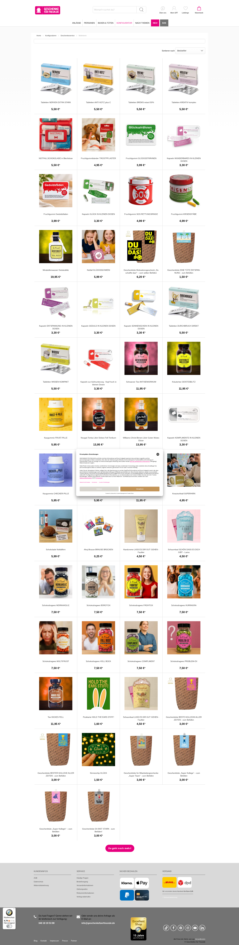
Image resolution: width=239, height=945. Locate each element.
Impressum (54, 941)
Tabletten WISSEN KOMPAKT (56, 382)
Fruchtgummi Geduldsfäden (56, 214)
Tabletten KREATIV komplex (184, 102)
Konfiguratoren (50, 36)
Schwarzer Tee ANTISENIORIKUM (141, 382)
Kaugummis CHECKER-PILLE (56, 493)
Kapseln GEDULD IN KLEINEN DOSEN (98, 326)
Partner (74, 941)
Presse (65, 941)
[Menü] (14, 909)
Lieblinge (185, 13)
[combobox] (119, 9)
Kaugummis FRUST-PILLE (55, 438)
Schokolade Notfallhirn (56, 549)
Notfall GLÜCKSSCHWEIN (98, 270)
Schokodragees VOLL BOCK (98, 661)
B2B (164, 23)
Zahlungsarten (82, 889)
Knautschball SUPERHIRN (183, 493)
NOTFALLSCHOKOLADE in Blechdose (56, 158)
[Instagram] (188, 929)
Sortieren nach (168, 51)
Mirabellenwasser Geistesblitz (56, 270)
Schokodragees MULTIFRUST (55, 661)
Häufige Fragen (82, 878)
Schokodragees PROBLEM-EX (183, 661)
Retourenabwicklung (170, 897)
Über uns (162, 13)
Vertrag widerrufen (83, 897)
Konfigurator (124, 23)
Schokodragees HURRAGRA (183, 605)
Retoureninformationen (85, 893)
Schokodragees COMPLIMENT (141, 661)
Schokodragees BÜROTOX (98, 605)
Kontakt (44, 941)
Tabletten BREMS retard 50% (141, 102)
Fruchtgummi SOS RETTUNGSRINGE (141, 214)
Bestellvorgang (82, 882)
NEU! (155, 23)
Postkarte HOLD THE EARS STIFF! (98, 717)
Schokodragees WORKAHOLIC (55, 605)
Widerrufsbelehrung (41, 885)
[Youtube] (195, 929)
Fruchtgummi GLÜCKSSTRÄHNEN (141, 158)
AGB (35, 878)
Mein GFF (174, 13)
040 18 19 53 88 (46, 923)
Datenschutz (38, 882)
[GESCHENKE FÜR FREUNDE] (47, 10)
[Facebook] (173, 929)
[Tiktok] (166, 929)
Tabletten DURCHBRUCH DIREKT (184, 326)
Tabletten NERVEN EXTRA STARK (56, 102)
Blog (35, 941)
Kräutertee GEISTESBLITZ (184, 382)
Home (39, 36)
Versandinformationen (85, 885)
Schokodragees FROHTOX (141, 605)
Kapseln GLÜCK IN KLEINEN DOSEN (98, 214)
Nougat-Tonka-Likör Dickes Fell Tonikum (98, 438)
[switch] (9, 926)
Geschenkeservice (68, 36)
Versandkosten (200, 939)
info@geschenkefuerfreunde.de (98, 923)
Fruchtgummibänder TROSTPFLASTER (98, 158)
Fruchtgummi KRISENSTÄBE (184, 214)
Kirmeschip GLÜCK (98, 773)
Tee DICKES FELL (56, 717)
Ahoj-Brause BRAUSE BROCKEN (98, 549)
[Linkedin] (202, 929)
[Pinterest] (181, 929)
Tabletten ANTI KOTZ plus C (98, 102)
